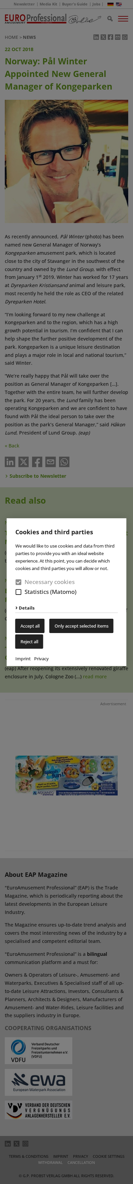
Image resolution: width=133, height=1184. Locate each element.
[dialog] (66, 592)
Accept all (30, 626)
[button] (18, 592)
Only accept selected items (81, 626)
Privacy (41, 659)
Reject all (29, 641)
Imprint (23, 659)
